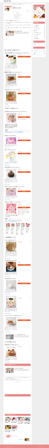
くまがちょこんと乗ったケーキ (17, 15)
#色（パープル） (26, 209)
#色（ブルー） (19, 212)
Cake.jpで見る (24, 56)
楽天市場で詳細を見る (8, 70)
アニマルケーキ (14, 6)
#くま (18, 209)
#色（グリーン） (23, 212)
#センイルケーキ (21, 209)
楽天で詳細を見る (20, 54)
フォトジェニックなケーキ (8, 6)
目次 (16, 12)
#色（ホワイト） (27, 212)
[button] (44, 19)
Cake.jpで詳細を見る (7, 184)
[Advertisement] (18, 43)
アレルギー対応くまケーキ (17, 18)
